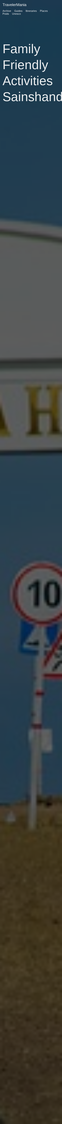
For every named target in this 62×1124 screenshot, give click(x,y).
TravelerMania (14, 5)
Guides (18, 11)
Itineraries (31, 11)
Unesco (16, 13)
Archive (7, 11)
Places (44, 11)
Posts (6, 13)
